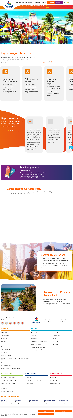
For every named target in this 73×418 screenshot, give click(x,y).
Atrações (33, 335)
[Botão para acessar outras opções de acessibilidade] (65, 2)
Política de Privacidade (47, 321)
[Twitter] (14, 323)
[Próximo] (52, 62)
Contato (18, 8)
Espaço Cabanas (35, 344)
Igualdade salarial (6, 365)
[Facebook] (2, 323)
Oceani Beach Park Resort (8, 380)
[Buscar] (72, 7)
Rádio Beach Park (55, 383)
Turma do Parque (55, 386)
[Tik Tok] (22, 323)
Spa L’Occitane (5, 389)
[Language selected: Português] (69, 2)
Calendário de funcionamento (39, 341)
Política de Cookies (63, 321)
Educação (55, 341)
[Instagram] (6, 323)
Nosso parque (56, 335)
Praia (38, 2)
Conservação (56, 338)
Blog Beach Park (5, 344)
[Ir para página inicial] (9, 4)
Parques (17, 2)
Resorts (24, 2)
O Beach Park (19, 5)
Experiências (4, 332)
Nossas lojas (28, 377)
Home (2, 46)
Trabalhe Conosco (6, 349)
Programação (29, 383)
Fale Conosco (4, 352)
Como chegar (5, 347)
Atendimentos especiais (38, 347)
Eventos (3, 341)
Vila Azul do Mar (32, 2)
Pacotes (52, 2)
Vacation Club (29, 5)
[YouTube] (10, 323)
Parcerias (3, 362)
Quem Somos (5, 335)
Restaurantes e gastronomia (33, 380)
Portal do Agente (6, 355)
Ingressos (60, 2)
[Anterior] (44, 62)
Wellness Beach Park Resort (9, 386)
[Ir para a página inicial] (36, 320)
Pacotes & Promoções (7, 391)
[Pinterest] (18, 323)
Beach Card (37, 5)
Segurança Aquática (37, 350)
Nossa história (4, 338)
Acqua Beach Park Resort (8, 377)
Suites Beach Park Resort (8, 383)
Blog (42, 5)
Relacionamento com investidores (10, 368)
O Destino (43, 2)
